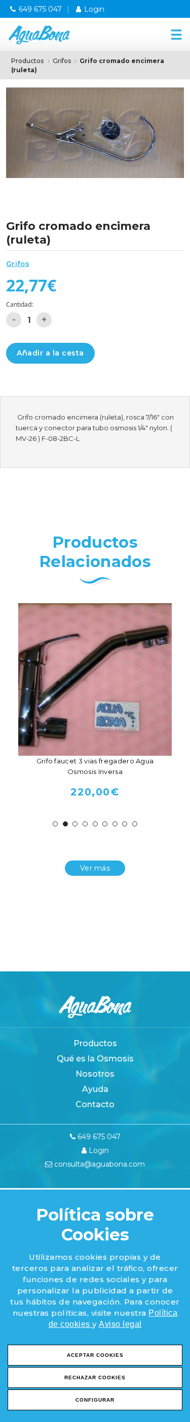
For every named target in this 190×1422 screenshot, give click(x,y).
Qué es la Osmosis (95, 1058)
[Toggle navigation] (174, 34)
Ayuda (95, 1089)
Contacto (95, 1104)
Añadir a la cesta (50, 353)
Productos (27, 61)
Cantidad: (19, 304)
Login (93, 9)
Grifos (62, 61)
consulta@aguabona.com (98, 1164)
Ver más (95, 868)
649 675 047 (39, 9)
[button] (55, 823)
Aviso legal (120, 1324)
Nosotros (95, 1074)
